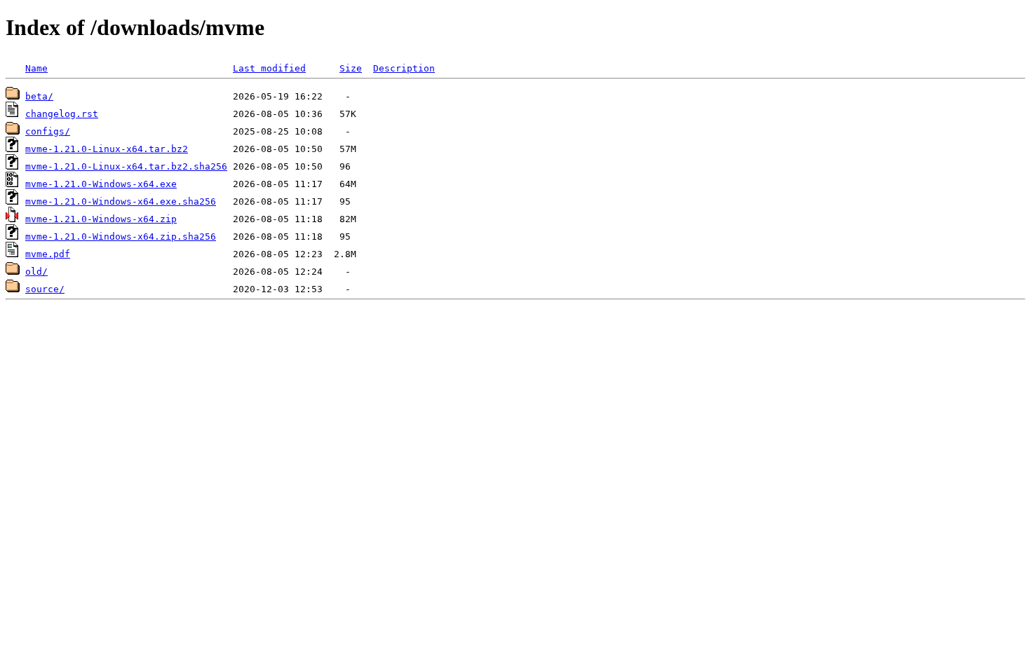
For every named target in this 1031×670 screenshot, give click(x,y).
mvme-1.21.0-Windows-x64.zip (101, 219)
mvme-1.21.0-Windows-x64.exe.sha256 (120, 201)
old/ (36, 271)
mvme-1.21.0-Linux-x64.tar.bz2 (106, 149)
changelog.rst (61, 114)
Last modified (269, 68)
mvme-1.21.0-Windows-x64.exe (101, 184)
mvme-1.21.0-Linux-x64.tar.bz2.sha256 (126, 166)
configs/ (47, 131)
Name (36, 68)
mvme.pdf (47, 254)
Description (404, 68)
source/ (45, 289)
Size (350, 68)
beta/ (39, 96)
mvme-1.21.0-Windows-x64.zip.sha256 (120, 236)
